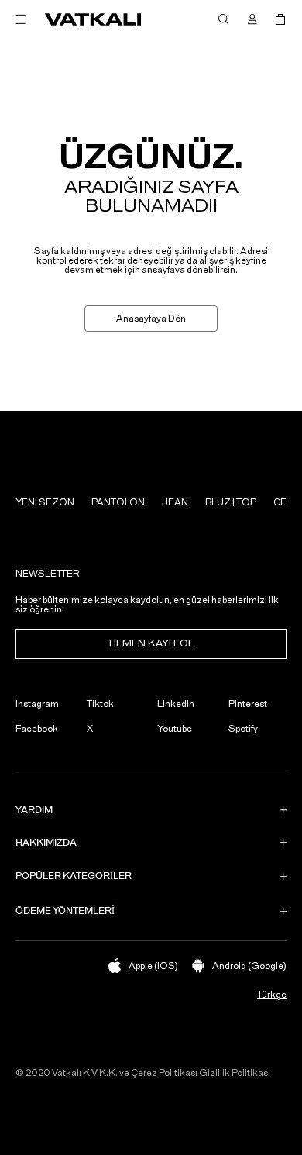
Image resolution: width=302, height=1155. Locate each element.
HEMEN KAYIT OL (151, 644)
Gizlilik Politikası (234, 1072)
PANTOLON (118, 502)
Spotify (243, 728)
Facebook (36, 728)
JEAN (175, 502)
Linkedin (175, 704)
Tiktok (100, 704)
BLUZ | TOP (230, 502)
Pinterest (247, 704)
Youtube (174, 728)
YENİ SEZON (44, 502)
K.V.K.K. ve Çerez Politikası (140, 1072)
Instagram (37, 704)
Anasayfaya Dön (151, 318)
